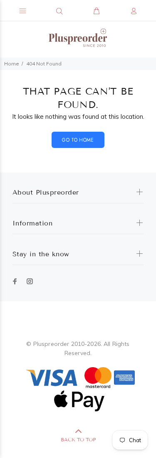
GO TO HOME (78, 140)
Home (11, 63)
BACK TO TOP (78, 439)
